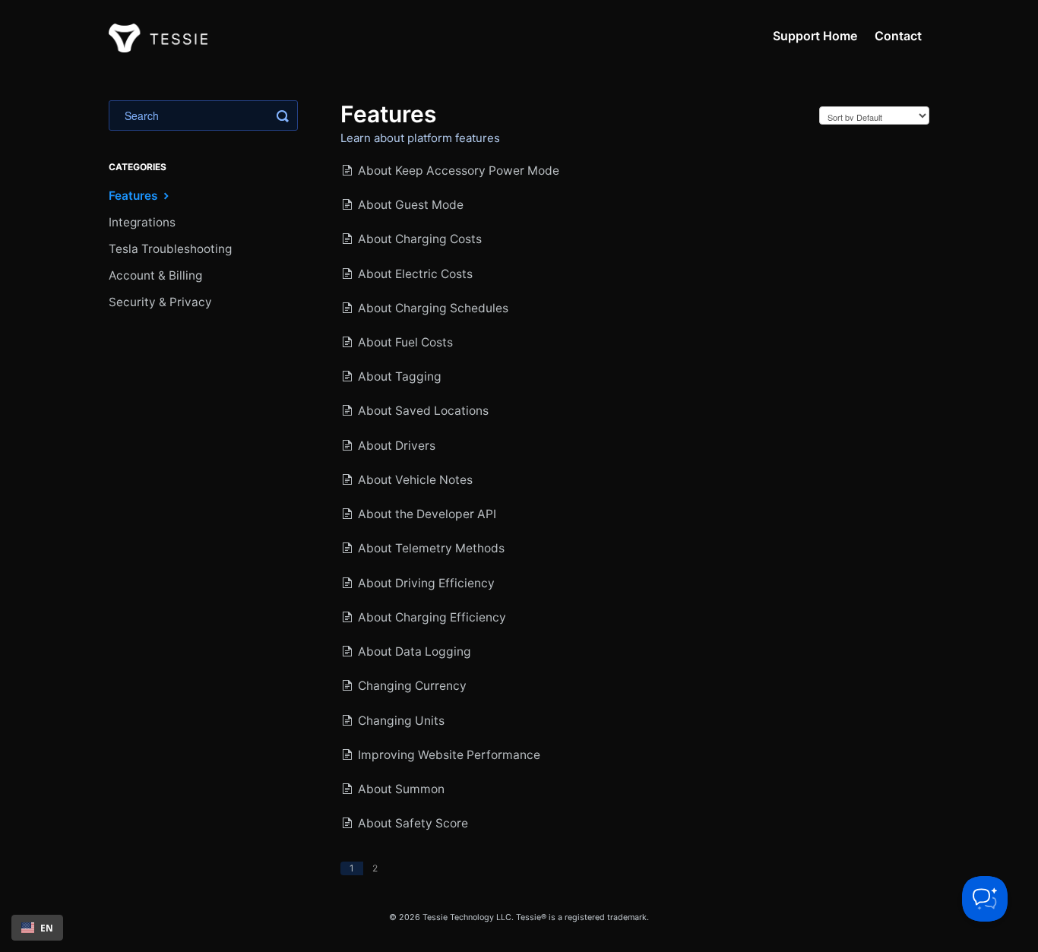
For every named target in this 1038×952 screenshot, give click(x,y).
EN (46, 928)
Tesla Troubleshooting (170, 249)
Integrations (142, 222)
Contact (898, 35)
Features (134, 195)
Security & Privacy (160, 302)
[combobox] (37, 928)
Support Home (815, 35)
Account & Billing (155, 275)
